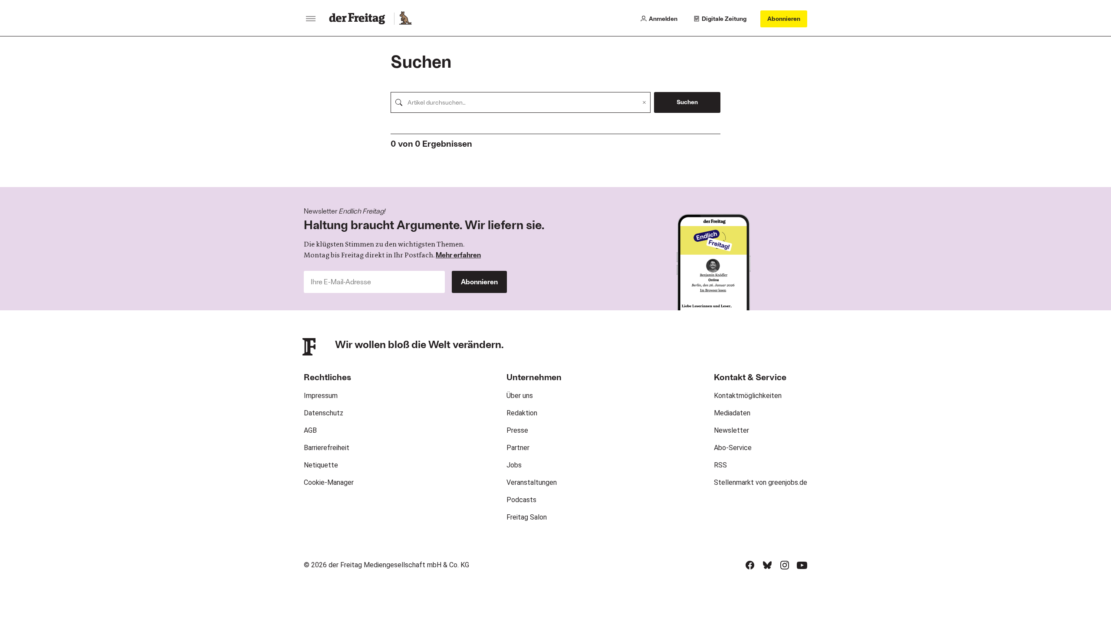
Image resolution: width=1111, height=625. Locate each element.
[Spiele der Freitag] (404, 19)
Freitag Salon (526, 517)
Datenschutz (323, 413)
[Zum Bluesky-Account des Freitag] (767, 565)
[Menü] (311, 19)
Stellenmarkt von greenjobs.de (760, 482)
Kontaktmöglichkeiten (748, 395)
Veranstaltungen (531, 482)
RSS (720, 465)
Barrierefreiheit (326, 448)
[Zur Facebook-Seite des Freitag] (750, 565)
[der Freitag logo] (359, 19)
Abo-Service (733, 448)
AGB (310, 430)
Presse (517, 430)
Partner (517, 448)
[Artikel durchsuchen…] (399, 102)
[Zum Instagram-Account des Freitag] (784, 565)
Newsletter (731, 430)
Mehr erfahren (458, 254)
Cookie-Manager (329, 482)
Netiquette (321, 465)
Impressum (321, 395)
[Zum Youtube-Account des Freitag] (802, 565)
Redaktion (521, 413)
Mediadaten (732, 413)
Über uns (519, 395)
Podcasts (521, 500)
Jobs (514, 465)
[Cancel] (644, 102)
